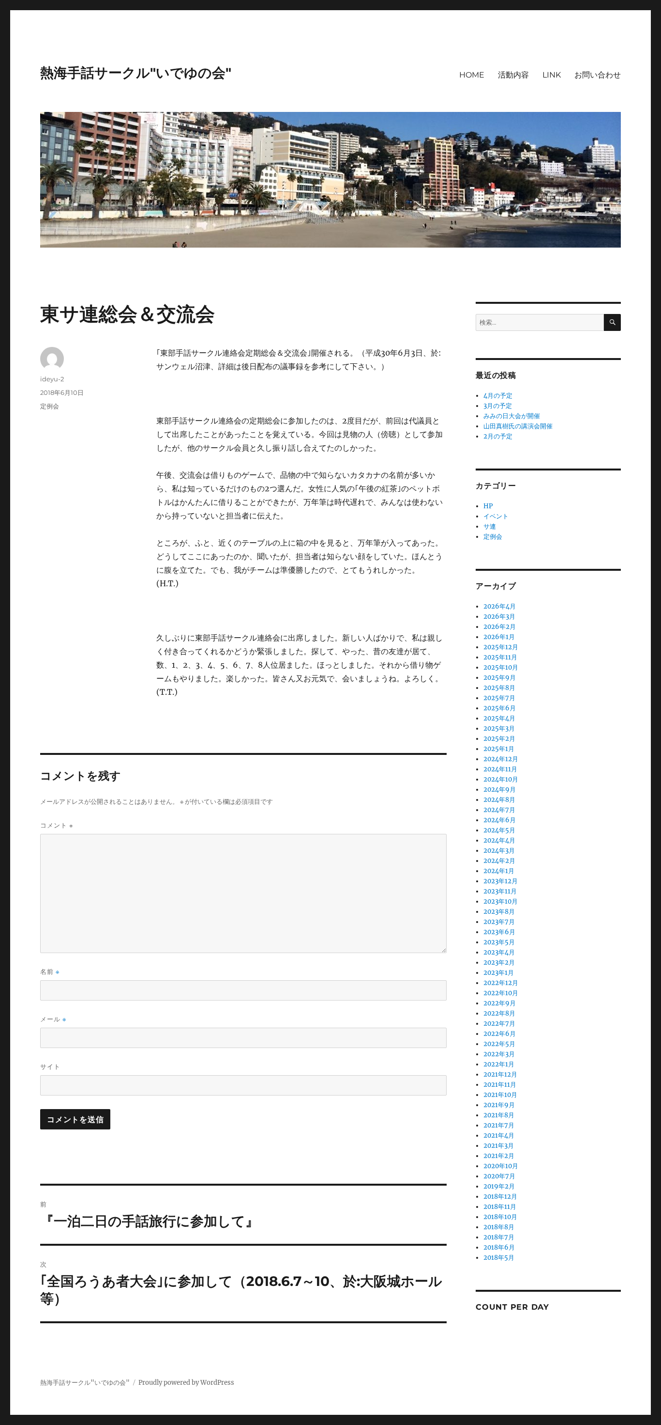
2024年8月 (499, 800)
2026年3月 (499, 616)
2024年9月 (499, 789)
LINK (551, 74)
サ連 (489, 526)
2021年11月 (499, 1084)
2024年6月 (499, 820)
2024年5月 (499, 830)
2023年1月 (498, 973)
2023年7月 (499, 922)
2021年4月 (498, 1135)
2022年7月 (499, 1023)
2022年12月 (500, 983)
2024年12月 (500, 759)
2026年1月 (499, 637)
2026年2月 (499, 627)
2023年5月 (499, 942)
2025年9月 (499, 677)
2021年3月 (498, 1146)
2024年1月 (498, 871)
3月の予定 (497, 406)
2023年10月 (500, 901)
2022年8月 (499, 1013)
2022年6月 (499, 1034)
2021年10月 (500, 1095)
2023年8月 (499, 912)
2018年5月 (498, 1257)
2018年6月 (499, 1247)
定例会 (49, 406)
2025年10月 (500, 667)
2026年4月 (499, 606)
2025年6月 (499, 708)
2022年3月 (499, 1054)
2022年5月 (499, 1044)
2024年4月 (499, 840)
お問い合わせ (597, 74)
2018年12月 (500, 1196)
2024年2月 (499, 861)
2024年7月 (499, 810)
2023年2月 (499, 962)
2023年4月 (499, 952)
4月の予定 (497, 395)
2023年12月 (500, 881)
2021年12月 (500, 1074)
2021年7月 (498, 1125)
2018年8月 (498, 1227)
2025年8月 (499, 688)
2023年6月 (499, 932)
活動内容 (513, 74)
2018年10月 (500, 1217)
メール (53, 1019)
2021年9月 (499, 1105)
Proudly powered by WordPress (186, 1382)
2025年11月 (500, 657)
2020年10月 (500, 1166)
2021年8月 (498, 1115)
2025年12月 (500, 647)
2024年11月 (500, 769)
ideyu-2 (52, 379)
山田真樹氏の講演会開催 (518, 426)
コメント (57, 825)
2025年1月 (498, 749)
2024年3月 (499, 850)
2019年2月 (499, 1186)
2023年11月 (500, 891)
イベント (496, 516)
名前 (50, 972)
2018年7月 (498, 1237)
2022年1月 (498, 1064)
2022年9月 (499, 1003)
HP (488, 506)
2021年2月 (498, 1156)
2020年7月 (499, 1176)
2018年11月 (499, 1207)
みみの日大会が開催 (511, 416)
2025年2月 (499, 739)
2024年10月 (500, 779)
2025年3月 (499, 728)
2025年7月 (499, 698)
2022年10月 (500, 993)
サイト (50, 1066)
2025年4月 (499, 718)
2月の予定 (497, 436)
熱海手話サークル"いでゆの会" (135, 72)
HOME (471, 74)
